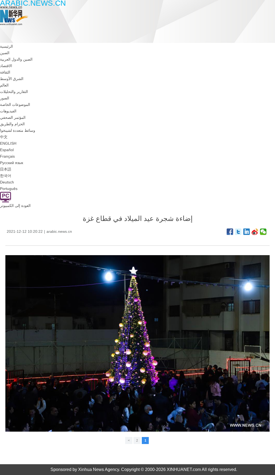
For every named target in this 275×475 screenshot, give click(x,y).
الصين (4, 53)
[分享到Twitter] (238, 231)
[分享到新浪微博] (255, 231)
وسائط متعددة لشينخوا (17, 130)
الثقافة (5, 72)
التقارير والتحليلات (14, 91)
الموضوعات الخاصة (15, 104)
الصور (4, 98)
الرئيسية (6, 46)
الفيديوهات (8, 111)
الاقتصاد (6, 66)
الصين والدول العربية (16, 59)
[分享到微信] (263, 231)
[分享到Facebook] (230, 231)
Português (8, 188)
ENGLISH (8, 143)
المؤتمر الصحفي (13, 117)
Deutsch (7, 182)
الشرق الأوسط (11, 79)
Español (7, 150)
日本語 (5, 169)
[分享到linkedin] (246, 231)
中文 (4, 137)
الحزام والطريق (12, 124)
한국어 (5, 176)
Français (7, 156)
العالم (4, 85)
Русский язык (11, 163)
